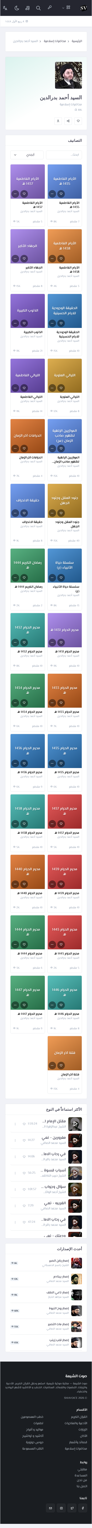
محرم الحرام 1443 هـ (66, 954)
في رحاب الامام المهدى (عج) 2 (53, 1220)
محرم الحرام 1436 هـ (29, 772)
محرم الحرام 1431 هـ (67, 652)
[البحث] (38, 8)
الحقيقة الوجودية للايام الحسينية (68, 334)
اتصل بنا (82, 1486)
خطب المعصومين (32, 1417)
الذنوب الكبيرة (33, 332)
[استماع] (75, 1124)
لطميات (38, 1423)
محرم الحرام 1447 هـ (30, 1014)
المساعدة (81, 1475)
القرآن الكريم (79, 1417)
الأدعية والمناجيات (76, 1423)
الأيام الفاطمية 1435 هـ (69, 205)
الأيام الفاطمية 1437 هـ (32, 205)
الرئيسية (77, 41)
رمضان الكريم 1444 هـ (28, 587)
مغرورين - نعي (54, 1138)
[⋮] (52, 194)
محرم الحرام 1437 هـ (67, 833)
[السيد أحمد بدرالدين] (58, 121)
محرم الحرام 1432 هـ (29, 652)
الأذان (83, 1436)
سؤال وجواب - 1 (53, 1187)
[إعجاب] (78, 121)
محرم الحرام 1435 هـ (66, 772)
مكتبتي (82, 1469)
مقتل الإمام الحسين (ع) (54, 1122)
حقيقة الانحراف (32, 522)
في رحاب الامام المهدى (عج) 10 (53, 1154)
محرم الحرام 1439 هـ (66, 893)
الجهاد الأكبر (34, 268)
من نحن (82, 1480)
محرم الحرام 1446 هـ (66, 1014)
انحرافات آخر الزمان (30, 458)
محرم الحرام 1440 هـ (29, 893)
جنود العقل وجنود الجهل (67, 524)
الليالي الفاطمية (31, 397)
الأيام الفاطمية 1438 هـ (69, 270)
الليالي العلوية (69, 397)
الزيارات (83, 1429)
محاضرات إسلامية (55, 41)
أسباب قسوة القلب (53, 1171)
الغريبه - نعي (55, 1203)
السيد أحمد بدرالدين (68, 212)
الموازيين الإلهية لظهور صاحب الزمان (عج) (66, 460)
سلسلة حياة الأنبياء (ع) (66, 589)
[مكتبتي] (27, 8)
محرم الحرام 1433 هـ (66, 712)
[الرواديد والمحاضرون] (49, 8)
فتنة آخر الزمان (70, 1075)
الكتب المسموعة (32, 1448)
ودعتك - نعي (55, 1236)
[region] (46, 1176)
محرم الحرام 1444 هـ (29, 954)
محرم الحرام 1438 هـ (29, 833)
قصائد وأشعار (78, 1442)
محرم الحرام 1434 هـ (29, 712)
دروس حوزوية (34, 1442)
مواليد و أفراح (34, 1429)
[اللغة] (5, 8)
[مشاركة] (68, 121)
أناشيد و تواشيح (32, 1436)
